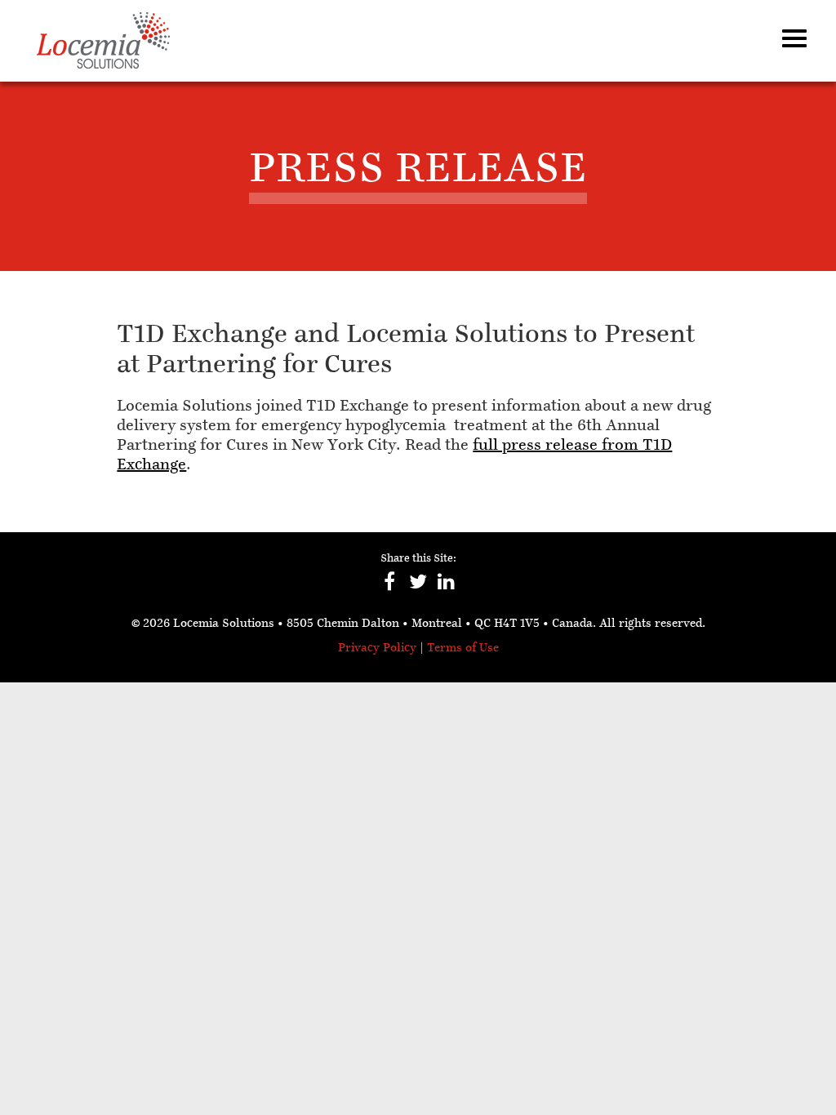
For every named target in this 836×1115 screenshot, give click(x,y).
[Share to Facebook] (390, 589)
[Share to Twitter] (418, 589)
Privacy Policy (377, 648)
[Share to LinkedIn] (447, 589)
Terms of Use (463, 648)
